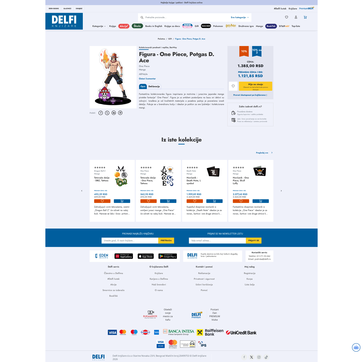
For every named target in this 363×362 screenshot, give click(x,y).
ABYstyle (143, 74)
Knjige (112, 26)
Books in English (153, 26)
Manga (142, 69)
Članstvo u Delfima (113, 273)
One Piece (144, 66)
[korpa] (122, 201)
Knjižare (159, 273)
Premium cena (247, 72)
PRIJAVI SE (253, 240)
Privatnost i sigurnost (204, 278)
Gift (197, 26)
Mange (259, 26)
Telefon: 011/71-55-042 (259, 256)
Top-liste (296, 26)
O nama (159, 290)
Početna (161, 38)
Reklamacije (204, 273)
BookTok (271, 26)
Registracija (249, 273)
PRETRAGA (166, 240)
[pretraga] (142, 18)
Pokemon (218, 26)
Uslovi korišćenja (204, 284)
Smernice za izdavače (113, 290)
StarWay (173, 47)
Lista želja (250, 284)
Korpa (250, 278)
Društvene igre (246, 26)
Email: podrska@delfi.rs (259, 259)
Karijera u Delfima (159, 278)
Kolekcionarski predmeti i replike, (154, 47)
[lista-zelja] (102, 201)
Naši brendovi (159, 284)
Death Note (191, 171)
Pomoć (204, 290)
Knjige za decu (172, 26)
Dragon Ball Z (99, 171)
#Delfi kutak (113, 278)
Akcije (113, 284)
